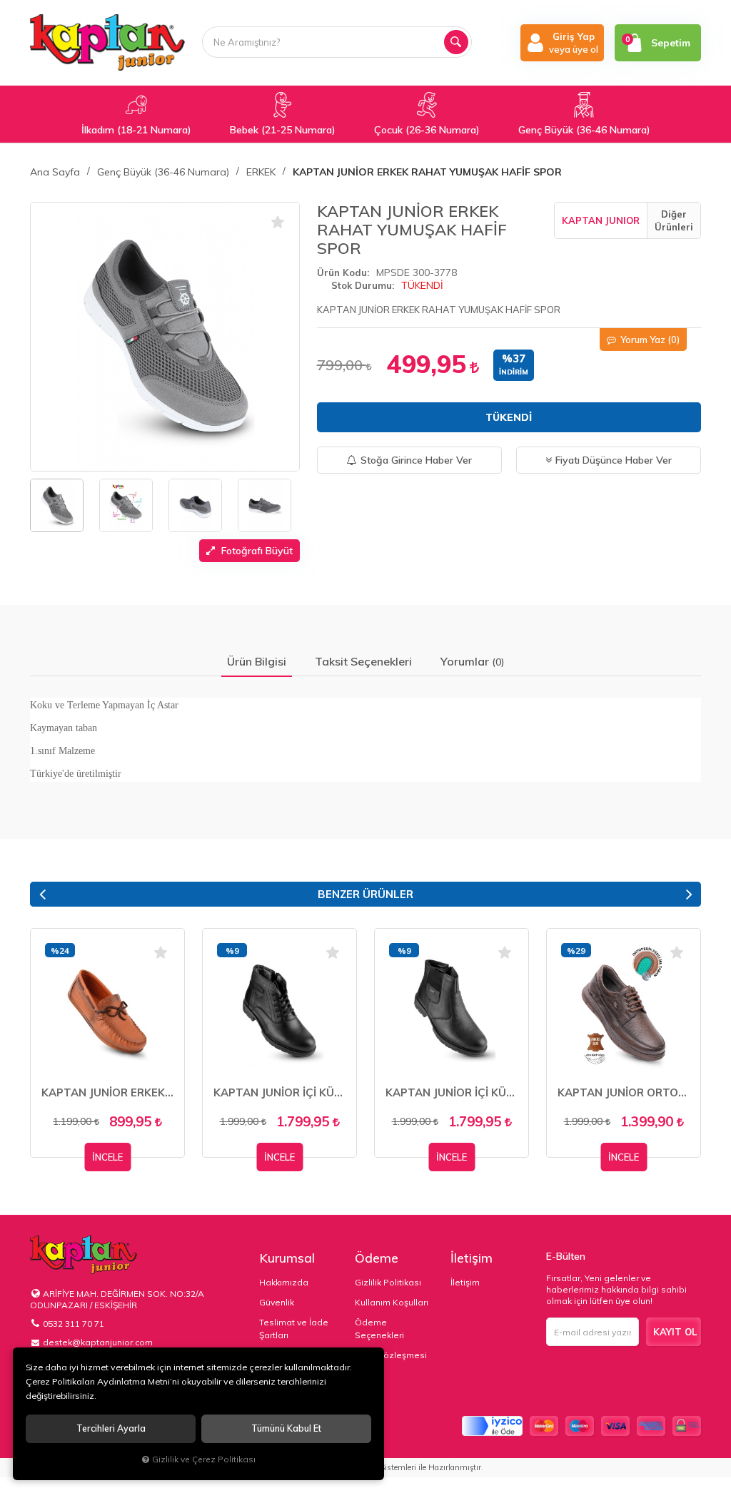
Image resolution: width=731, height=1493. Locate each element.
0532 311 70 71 (73, 1323)
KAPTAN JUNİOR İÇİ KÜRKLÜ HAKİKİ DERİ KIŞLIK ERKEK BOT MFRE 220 (451, 1092)
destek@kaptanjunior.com (98, 1342)
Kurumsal (287, 1258)
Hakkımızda (283, 1282)
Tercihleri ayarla (111, 1428)
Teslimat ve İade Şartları (293, 1328)
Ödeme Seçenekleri (379, 1328)
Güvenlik (276, 1302)
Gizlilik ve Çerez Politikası (204, 1459)
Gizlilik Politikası (388, 1282)
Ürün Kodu (342, 272)
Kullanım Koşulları (391, 1302)
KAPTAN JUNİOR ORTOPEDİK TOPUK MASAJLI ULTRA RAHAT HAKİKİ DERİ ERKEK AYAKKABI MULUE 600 (624, 1092)
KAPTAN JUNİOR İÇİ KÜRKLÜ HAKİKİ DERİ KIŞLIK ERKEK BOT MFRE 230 (279, 1092)
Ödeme (376, 1258)
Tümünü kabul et (286, 1428)
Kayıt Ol (675, 1331)
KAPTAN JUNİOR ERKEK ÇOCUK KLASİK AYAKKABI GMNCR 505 (107, 1092)
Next (689, 894)
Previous (42, 894)
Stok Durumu (361, 285)
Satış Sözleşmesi (391, 1355)
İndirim (513, 372)
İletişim (471, 1258)
